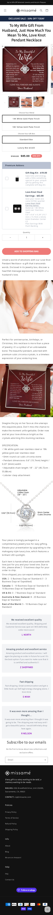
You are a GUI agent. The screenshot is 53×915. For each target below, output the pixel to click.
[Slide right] (48, 103)
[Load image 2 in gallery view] (26, 102)
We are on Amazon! (13, 857)
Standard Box (26, 139)
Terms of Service (12, 818)
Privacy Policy (10, 812)
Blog (7, 852)
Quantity (26, 232)
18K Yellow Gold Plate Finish (26, 127)
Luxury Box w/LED (26, 148)
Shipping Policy (11, 829)
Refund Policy (11, 823)
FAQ (6, 874)
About (7, 846)
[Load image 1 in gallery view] (14, 102)
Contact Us (9, 879)
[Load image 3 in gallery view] (39, 102)
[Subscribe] (45, 760)
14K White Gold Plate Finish (26, 118)
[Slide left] (5, 103)
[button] (5, 10)
